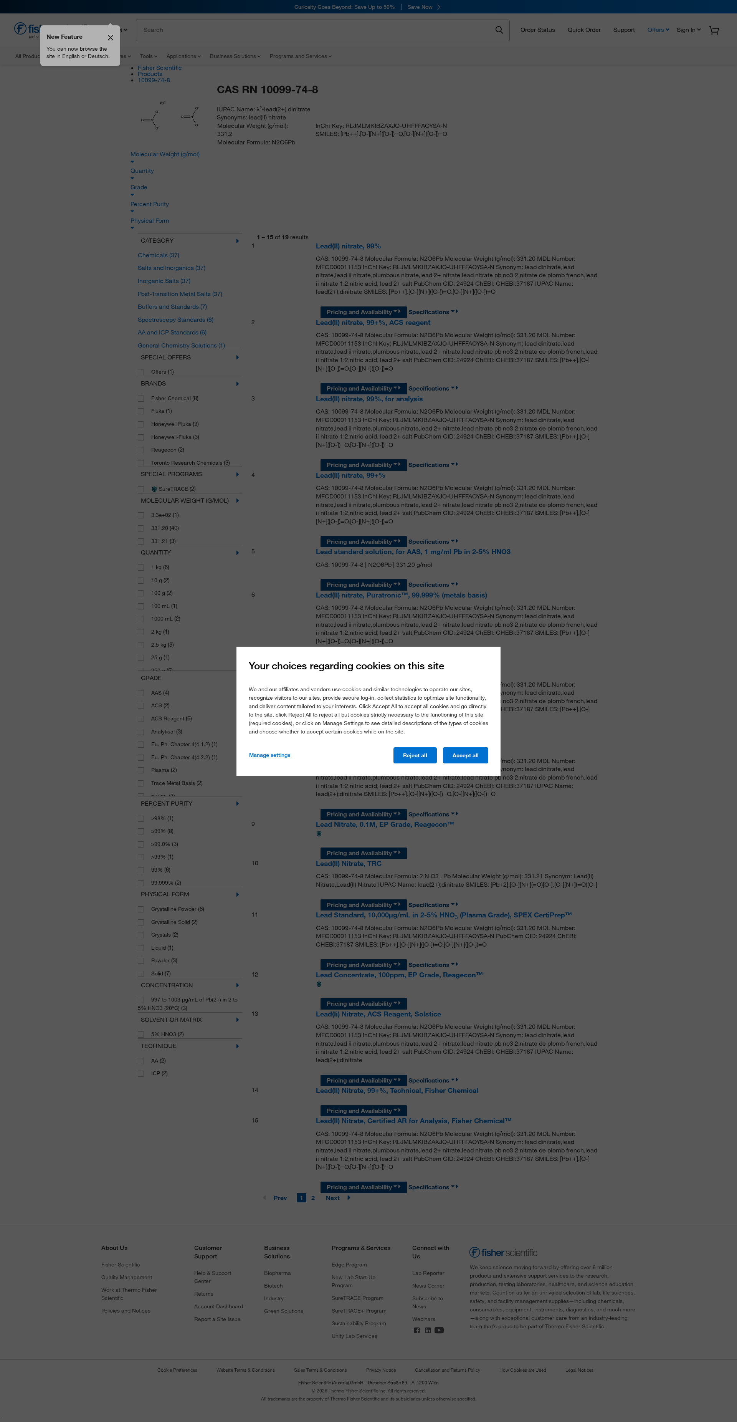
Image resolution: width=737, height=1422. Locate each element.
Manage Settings (269, 755)
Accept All (466, 755)
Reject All (415, 755)
